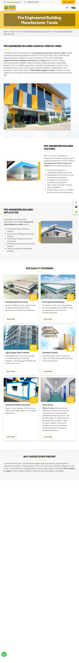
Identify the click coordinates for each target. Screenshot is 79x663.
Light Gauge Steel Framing (17, 352)
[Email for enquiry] (76, 206)
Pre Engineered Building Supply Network (36, 31)
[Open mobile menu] (73, 7)
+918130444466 (32, 2)
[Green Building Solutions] (76, 210)
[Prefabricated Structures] (21, 287)
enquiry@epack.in (14, 2)
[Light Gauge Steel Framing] (21, 337)
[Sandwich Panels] (58, 337)
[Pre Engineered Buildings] (58, 287)
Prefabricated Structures (16, 302)
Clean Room (47, 405)
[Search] (67, 7)
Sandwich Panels (50, 352)
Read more (12, 319)
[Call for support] (76, 201)
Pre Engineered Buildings (53, 302)
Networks (14, 31)
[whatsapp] (4, 654)
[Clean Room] (58, 389)
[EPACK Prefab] (10, 7)
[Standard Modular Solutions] (21, 389)
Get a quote (68, 2)
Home (6, 31)
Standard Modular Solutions (17, 405)
